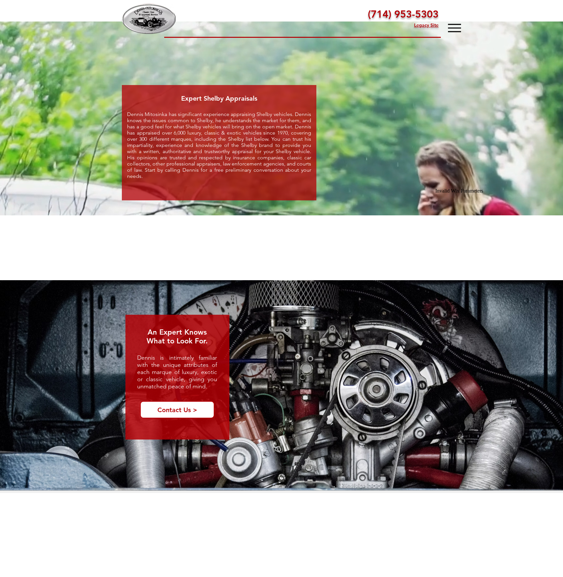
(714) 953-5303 (403, 14)
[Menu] (454, 28)
